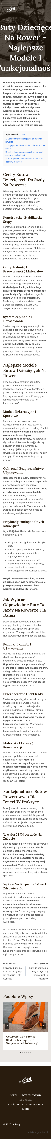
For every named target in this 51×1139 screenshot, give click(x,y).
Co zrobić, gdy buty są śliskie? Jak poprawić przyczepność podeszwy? (22, 1040)
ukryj (23, 135)
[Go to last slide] (7, 1026)
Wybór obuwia (31, 1095)
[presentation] (25, 1017)
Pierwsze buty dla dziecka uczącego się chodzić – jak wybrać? (12, 971)
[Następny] (44, 1026)
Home (13, 1095)
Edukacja (25, 1099)
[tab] (20, 1052)
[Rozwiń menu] (46, 9)
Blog (25, 1109)
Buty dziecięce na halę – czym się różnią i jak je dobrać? (38, 971)
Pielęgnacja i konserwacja (25, 1104)
